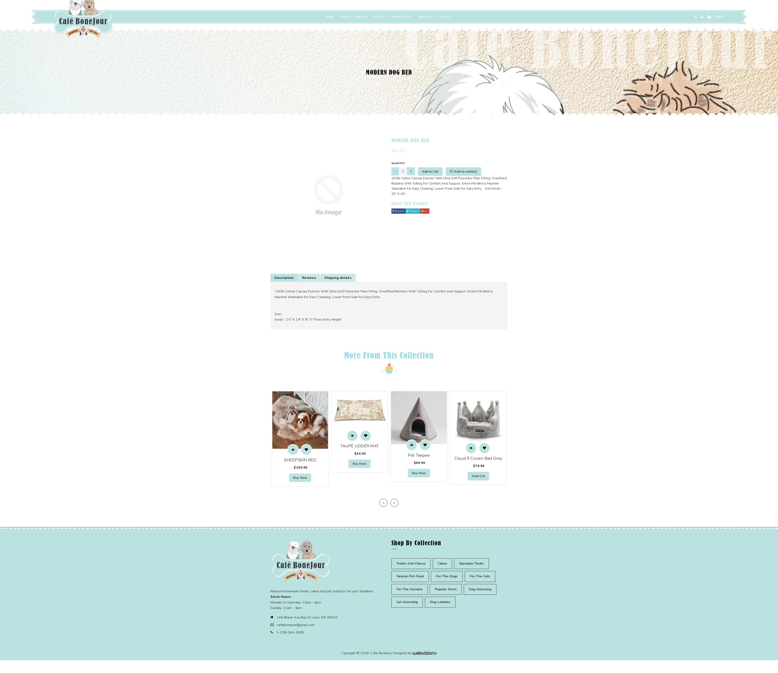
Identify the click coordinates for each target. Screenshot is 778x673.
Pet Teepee (419, 455)
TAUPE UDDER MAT (359, 446)
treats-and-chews (411, 563)
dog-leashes (440, 602)
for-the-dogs (447, 576)
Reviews (309, 278)
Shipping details (338, 278)
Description (284, 278)
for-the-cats (480, 576)
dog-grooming (480, 589)
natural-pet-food (410, 576)
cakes (442, 563)
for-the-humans (409, 589)
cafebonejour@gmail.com (296, 625)
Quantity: (398, 163)
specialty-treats (471, 563)
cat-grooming (407, 602)
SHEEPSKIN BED (300, 460)
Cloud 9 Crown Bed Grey (478, 458)
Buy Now (300, 478)
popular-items (446, 589)
